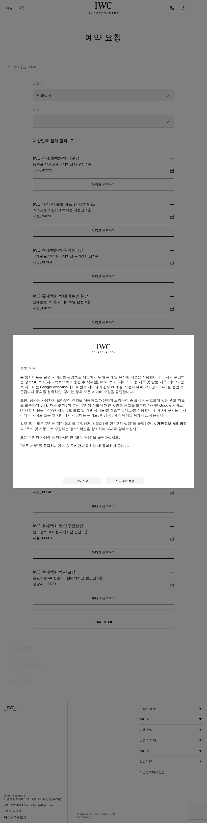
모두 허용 (82, 480)
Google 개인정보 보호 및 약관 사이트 (75, 410)
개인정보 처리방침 (172, 423)
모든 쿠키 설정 (125, 480)
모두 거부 (28, 368)
